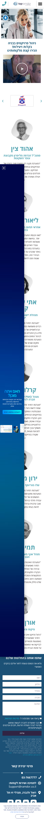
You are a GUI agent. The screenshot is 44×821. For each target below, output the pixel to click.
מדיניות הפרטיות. (11, 718)
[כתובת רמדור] (39, 792)
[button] (40, 4)
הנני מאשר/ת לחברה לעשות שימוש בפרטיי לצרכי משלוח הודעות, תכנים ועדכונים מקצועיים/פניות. (22, 725)
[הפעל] (22, 69)
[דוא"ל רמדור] (39, 783)
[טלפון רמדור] (39, 777)
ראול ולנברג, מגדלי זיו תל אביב (21, 794)
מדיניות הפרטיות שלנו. (16, 812)
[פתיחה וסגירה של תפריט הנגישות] (5, 18)
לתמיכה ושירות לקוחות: (22, 783)
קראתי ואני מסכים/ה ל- (21, 718)
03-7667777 (29, 777)
